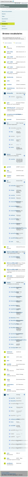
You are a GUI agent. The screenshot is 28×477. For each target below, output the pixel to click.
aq (7, 46)
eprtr (8, 102)
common (9, 84)
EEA (8, 1)
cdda (8, 80)
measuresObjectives (13, 210)
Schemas (4, 21)
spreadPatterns (13, 237)
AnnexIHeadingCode (13, 256)
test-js (12, 421)
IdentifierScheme (13, 305)
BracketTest (13, 400)
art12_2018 (10, 57)
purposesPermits (13, 218)
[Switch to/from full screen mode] (19, 3)
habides (9, 175)
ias (7, 180)
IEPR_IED (9, 276)
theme (12, 344)
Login (17, 3)
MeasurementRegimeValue (13, 312)
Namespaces (4, 28)
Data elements (5, 18)
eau (11, 407)
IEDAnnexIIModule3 (11, 263)
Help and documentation (7, 11)
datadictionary (11, 88)
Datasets (4, 13)
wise (8, 458)
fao (8, 123)
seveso (9, 389)
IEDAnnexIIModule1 (11, 252)
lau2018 (9, 364)
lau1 (8, 357)
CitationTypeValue (13, 292)
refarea (12, 139)
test (8, 394)
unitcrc (12, 147)
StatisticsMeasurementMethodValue (13, 339)
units (12, 241)
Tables (3, 16)
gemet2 (9, 167)
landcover (9, 351)
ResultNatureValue (13, 327)
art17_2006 (10, 62)
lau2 (8, 360)
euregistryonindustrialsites (11, 114)
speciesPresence (13, 233)
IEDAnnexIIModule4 (11, 269)
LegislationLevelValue (13, 309)
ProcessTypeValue (13, 323)
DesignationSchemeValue (13, 296)
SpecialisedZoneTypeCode (13, 333)
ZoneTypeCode (13, 347)
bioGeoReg (13, 185)
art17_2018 (10, 72)
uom (8, 453)
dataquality (10, 93)
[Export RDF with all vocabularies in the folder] (24, 95)
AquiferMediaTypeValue (13, 287)
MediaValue (13, 317)
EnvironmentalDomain (13, 301)
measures (13, 198)
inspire (9, 282)
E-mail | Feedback (5, 472)
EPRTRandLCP (11, 107)
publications (10, 384)
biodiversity (10, 77)
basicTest (13, 398)
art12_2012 (10, 51)
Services (4, 26)
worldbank (10, 463)
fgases (8, 154)
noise (8, 379)
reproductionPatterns (13, 223)
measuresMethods (13, 206)
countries (13, 159)
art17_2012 (10, 67)
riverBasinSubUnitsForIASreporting (13, 228)
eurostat (9, 119)
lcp (7, 369)
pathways (13, 215)
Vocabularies (5, 23)
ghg (8, 170)
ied (7, 247)
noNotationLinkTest (13, 419)
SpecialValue (13, 337)
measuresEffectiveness (13, 201)
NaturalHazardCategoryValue (13, 320)
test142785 (13, 425)
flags (12, 131)
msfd (8, 374)
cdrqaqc (12, 190)
